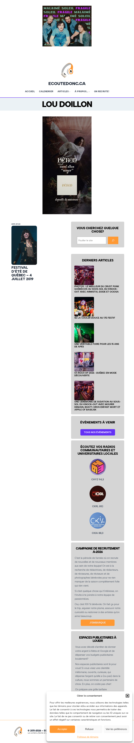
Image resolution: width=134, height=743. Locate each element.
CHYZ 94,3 (97, 479)
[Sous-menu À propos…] (89, 91)
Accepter (62, 729)
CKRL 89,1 (97, 506)
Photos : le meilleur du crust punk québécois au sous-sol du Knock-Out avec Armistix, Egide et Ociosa (96, 289)
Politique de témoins (87, 737)
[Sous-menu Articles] (69, 91)
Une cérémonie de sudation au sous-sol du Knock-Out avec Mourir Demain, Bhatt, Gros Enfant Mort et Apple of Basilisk (97, 405)
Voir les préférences (116, 729)
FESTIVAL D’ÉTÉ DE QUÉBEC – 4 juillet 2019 (22, 273)
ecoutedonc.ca (67, 83)
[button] (127, 695)
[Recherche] (113, 240)
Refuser (89, 729)
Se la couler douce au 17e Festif (94, 317)
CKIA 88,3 (97, 533)
